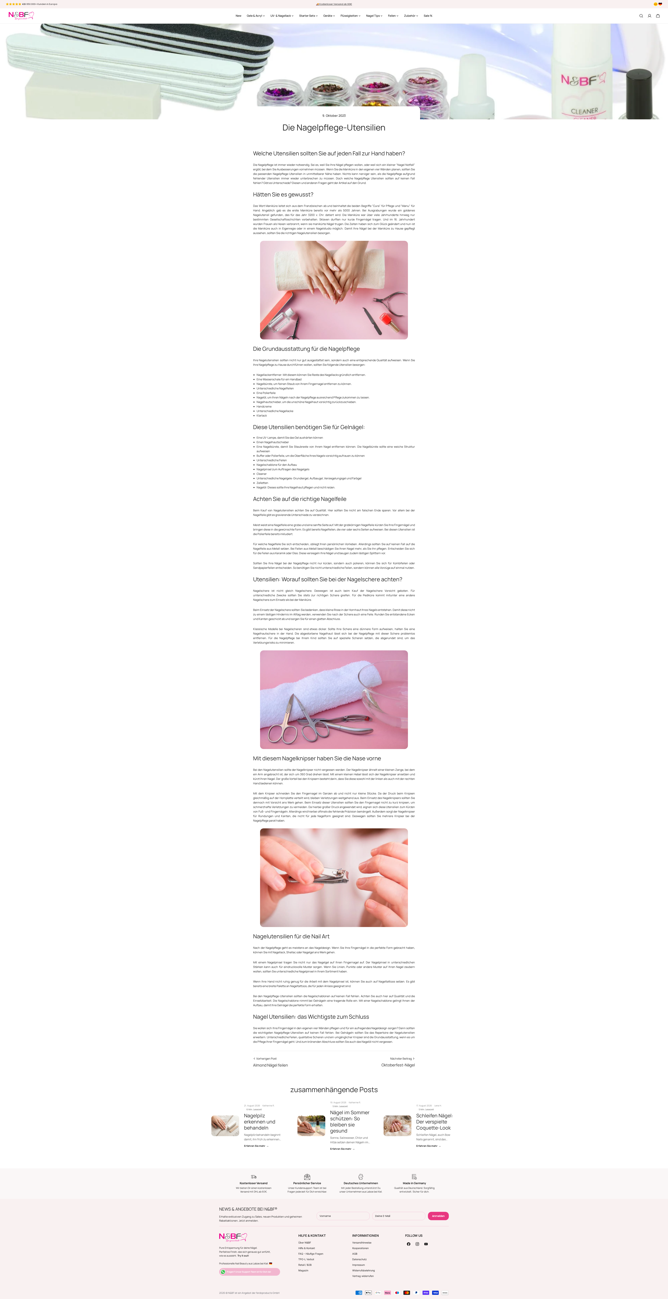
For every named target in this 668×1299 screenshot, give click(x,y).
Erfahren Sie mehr (256, 1145)
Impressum (358, 1264)
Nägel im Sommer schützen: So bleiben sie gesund (349, 1121)
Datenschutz (359, 1259)
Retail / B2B (305, 1264)
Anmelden (438, 1216)
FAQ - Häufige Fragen (310, 1253)
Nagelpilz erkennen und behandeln (259, 1121)
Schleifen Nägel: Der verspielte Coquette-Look (434, 1121)
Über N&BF (304, 1242)
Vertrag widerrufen (363, 1275)
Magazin (303, 1270)
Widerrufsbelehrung (363, 1270)
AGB (354, 1253)
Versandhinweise (361, 1242)
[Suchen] (641, 15)
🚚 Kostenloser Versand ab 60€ (334, 4)
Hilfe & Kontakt (306, 1248)
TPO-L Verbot (306, 1259)
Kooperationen (360, 1248)
